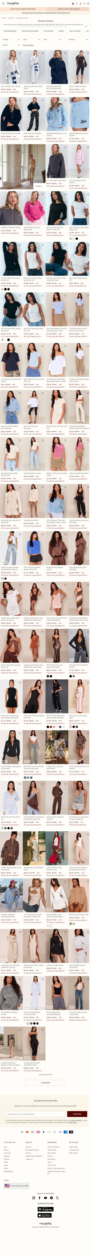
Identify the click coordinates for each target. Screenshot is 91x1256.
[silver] (73, 923)
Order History (73, 1147)
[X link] (57, 1197)
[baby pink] (48, 926)
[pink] (70, 727)
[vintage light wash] (2, 578)
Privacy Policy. (72, 1122)
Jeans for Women (75, 31)
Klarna (6, 1165)
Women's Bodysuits (10, 31)
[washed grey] (28, 777)
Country (6, 1180)
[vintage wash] (25, 777)
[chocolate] (5, 578)
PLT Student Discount (32, 1150)
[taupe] (73, 676)
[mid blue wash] (31, 777)
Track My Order (74, 1150)
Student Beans (8, 1171)
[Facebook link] (39, 1197)
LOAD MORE (45, 1083)
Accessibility (51, 1159)
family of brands (76, 1120)
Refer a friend (73, 1153)
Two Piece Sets (48, 31)
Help (5, 1147)
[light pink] (54, 727)
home (4, 18)
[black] (76, 238)
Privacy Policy (51, 1150)
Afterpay (6, 1159)
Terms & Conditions (53, 1147)
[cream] (25, 1023)
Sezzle (6, 1168)
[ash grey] (57, 727)
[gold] (70, 923)
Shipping (6, 1156)
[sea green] (5, 828)
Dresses (61, 31)
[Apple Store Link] (46, 1215)
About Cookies (51, 1153)
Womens (11, 18)
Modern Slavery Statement (34, 1156)
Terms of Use (51, 1165)
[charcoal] (60, 727)
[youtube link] (45, 1197)
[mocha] (51, 727)
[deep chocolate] (11, 828)
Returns (6, 1150)
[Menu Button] (3, 3)
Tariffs (49, 1162)
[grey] (70, 238)
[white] (73, 238)
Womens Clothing (22, 18)
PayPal (6, 1162)
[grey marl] (2, 828)
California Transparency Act (56, 1168)
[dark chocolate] (8, 289)
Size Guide (7, 1153)
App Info (50, 1156)
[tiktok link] (51, 1197)
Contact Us (29, 1159)
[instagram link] (33, 1197)
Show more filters (28, 45)
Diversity (28, 1153)
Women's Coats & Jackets (30, 31)
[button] (73, 4)
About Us (28, 1147)
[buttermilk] (2, 289)
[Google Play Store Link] (46, 1209)
